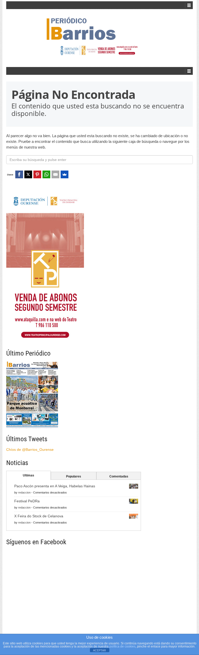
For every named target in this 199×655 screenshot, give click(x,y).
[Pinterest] (37, 174)
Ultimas (28, 475)
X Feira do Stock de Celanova (38, 516)
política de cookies (122, 646)
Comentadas (118, 476)
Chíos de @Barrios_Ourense (30, 449)
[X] (28, 174)
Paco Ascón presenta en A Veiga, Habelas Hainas (54, 486)
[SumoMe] (64, 174)
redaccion (24, 492)
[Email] (55, 174)
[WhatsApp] (46, 174)
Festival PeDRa (27, 501)
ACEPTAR (99, 650)
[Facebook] (19, 174)
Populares (73, 476)
